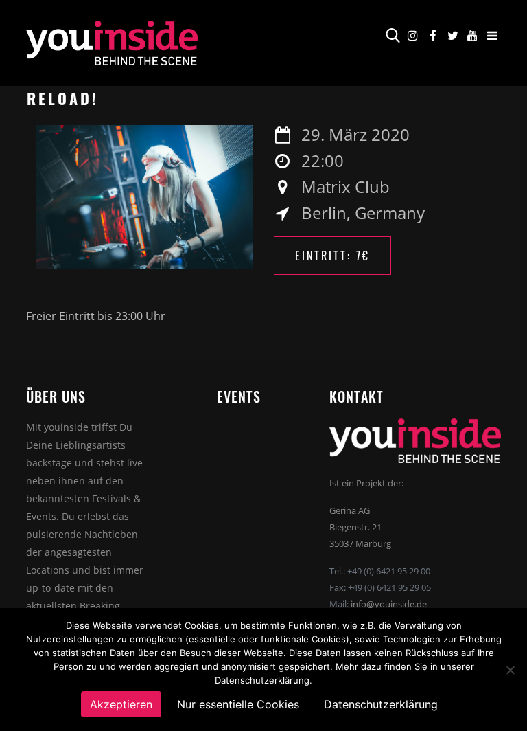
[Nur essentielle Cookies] (510, 670)
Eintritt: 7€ (332, 255)
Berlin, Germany (363, 212)
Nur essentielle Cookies (238, 704)
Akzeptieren (121, 704)
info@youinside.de (389, 604)
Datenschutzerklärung (381, 704)
